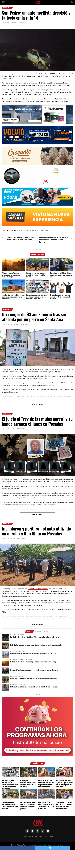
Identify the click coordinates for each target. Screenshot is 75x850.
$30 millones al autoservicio (38, 589)
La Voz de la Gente (27, 836)
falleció (20, 230)
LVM (26, 230)
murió (31, 230)
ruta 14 (37, 230)
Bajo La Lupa (38, 836)
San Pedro (45, 230)
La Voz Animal (49, 836)
